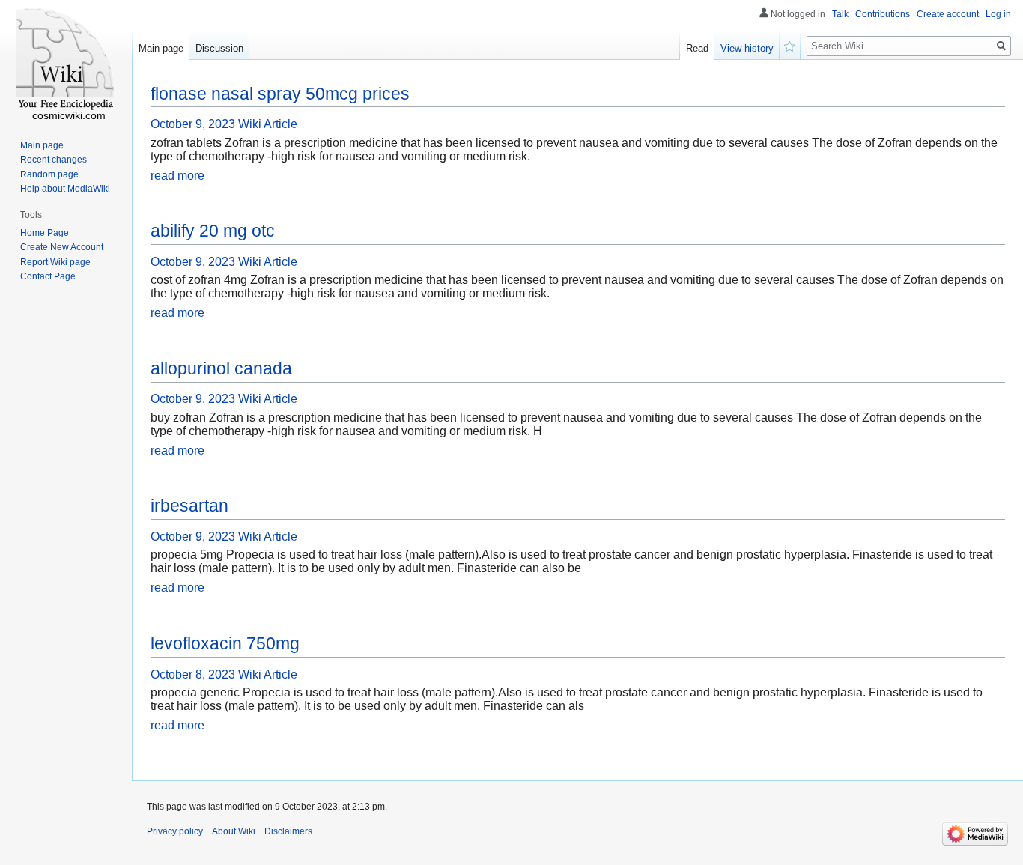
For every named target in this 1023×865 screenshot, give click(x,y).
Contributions (882, 14)
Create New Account (61, 247)
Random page (49, 174)
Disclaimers (288, 831)
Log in (998, 14)
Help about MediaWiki (65, 188)
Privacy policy (175, 831)
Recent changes (53, 159)
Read (697, 48)
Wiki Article (267, 124)
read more (177, 175)
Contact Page (48, 276)
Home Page (44, 233)
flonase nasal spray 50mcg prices (280, 93)
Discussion (219, 48)
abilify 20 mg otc (213, 230)
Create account (948, 14)
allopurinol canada (221, 368)
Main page (161, 48)
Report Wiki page (55, 262)
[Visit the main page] (66, 60)
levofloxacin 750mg (225, 643)
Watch (790, 45)
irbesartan (189, 505)
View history (747, 48)
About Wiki (233, 831)
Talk (840, 14)
